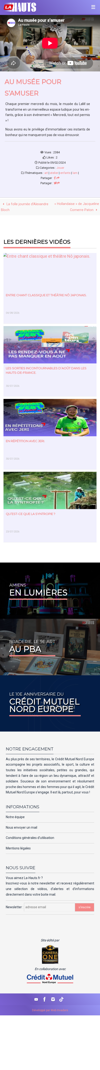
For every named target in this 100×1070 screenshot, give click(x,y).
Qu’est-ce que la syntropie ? (30, 514)
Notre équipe (15, 817)
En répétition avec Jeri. (25, 441)
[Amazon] (61, 999)
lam (75, 173)
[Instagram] (53, 999)
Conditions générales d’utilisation (30, 838)
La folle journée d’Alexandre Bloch (24, 207)
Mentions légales (18, 848)
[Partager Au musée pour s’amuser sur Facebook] (57, 178)
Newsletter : (15, 907)
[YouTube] (36, 999)
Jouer (60, 167)
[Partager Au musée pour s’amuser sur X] (57, 183)
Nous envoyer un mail (21, 827)
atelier (54, 173)
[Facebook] (45, 999)
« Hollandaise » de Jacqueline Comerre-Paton (76, 207)
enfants (65, 173)
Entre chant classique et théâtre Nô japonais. (46, 295)
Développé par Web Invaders (50, 1010)
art (46, 173)
